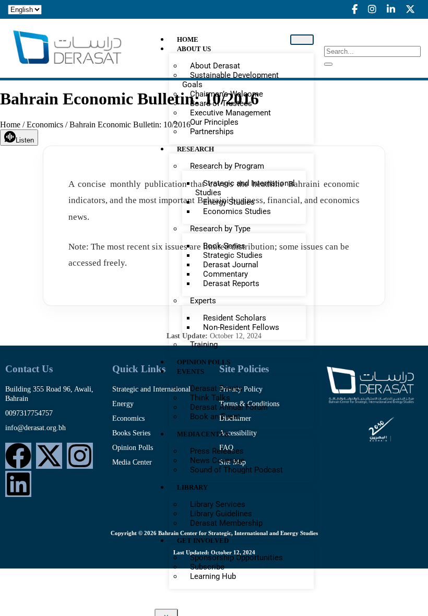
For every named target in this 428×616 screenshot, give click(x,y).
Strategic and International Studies (245, 188)
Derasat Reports (231, 283)
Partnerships (212, 131)
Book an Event (215, 416)
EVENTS (190, 371)
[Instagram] (80, 456)
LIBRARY (192, 487)
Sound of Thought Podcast (236, 470)
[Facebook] (18, 456)
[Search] (328, 64)
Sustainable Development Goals (230, 79)
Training (204, 344)
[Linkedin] (18, 484)
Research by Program (227, 166)
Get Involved (203, 540)
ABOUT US (194, 49)
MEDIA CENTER (203, 434)
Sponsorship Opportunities (236, 557)
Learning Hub (213, 576)
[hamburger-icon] (302, 39)
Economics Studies (237, 211)
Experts (203, 300)
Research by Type (220, 228)
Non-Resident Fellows (241, 327)
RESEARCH (195, 149)
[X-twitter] (49, 456)
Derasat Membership (226, 523)
